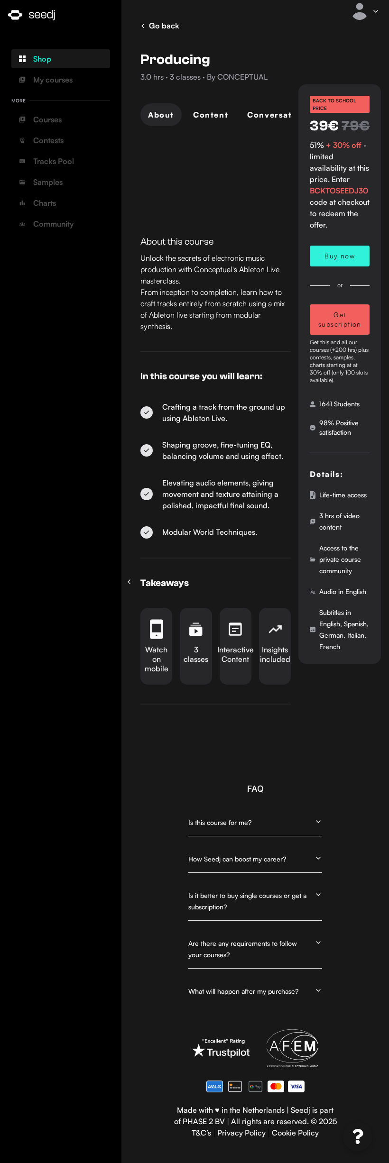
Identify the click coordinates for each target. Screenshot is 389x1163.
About (161, 114)
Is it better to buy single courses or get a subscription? (247, 901)
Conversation (276, 114)
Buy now (339, 256)
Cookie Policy (295, 1132)
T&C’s (201, 1132)
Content (210, 114)
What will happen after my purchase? (243, 991)
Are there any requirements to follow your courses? (242, 949)
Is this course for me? (219, 822)
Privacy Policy (241, 1132)
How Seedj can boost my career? (237, 859)
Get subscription (339, 319)
